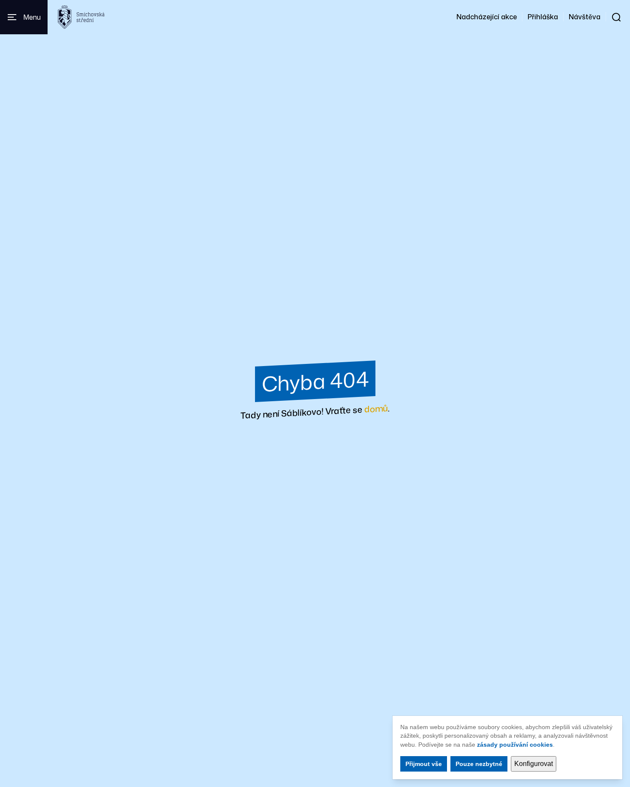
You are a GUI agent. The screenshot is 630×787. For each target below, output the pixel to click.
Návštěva (584, 16)
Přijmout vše (423, 763)
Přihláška (543, 16)
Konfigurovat (533, 763)
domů (376, 408)
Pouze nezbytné (479, 763)
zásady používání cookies (515, 744)
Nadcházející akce (486, 16)
